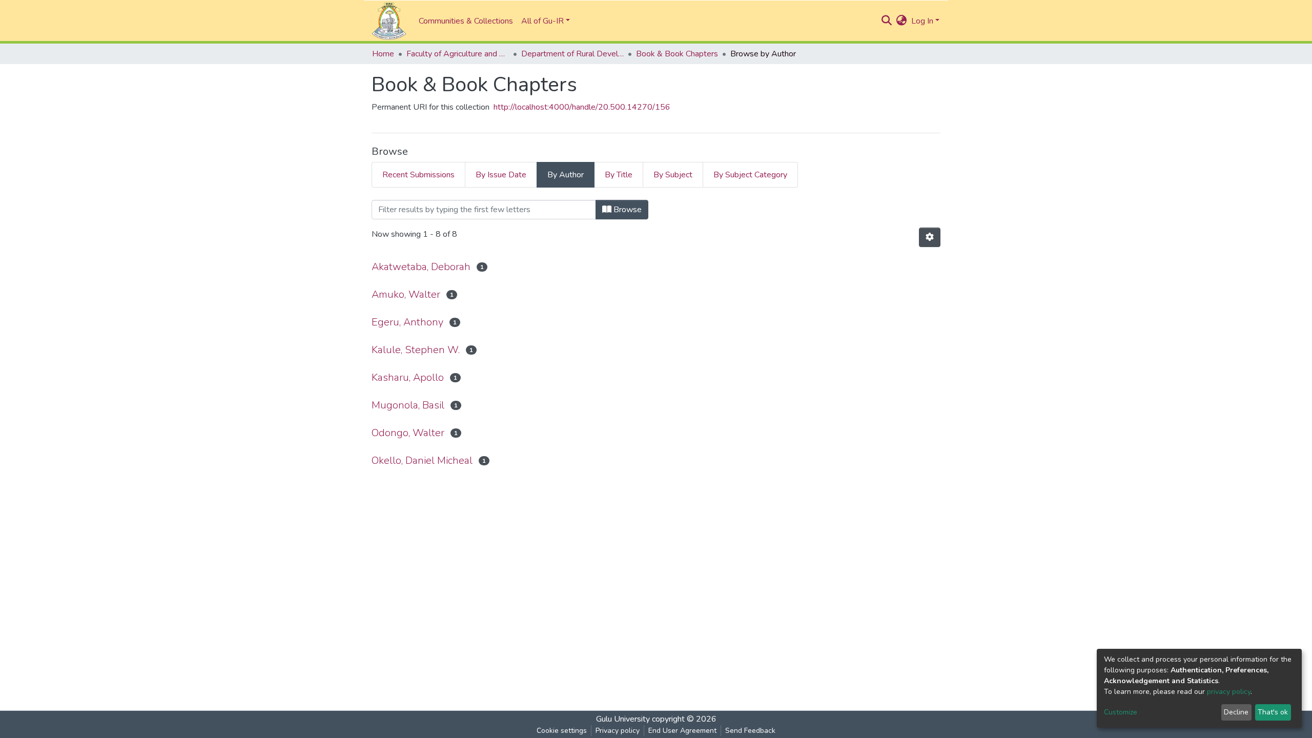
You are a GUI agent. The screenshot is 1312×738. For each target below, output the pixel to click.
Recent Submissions (418, 174)
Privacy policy (618, 730)
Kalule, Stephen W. (416, 350)
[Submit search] (886, 21)
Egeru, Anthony (407, 322)
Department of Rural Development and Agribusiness (572, 53)
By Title (618, 174)
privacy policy (1228, 691)
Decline (1236, 712)
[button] (901, 21)
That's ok (1273, 712)
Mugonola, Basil (408, 405)
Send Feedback (750, 730)
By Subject (672, 174)
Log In (922, 21)
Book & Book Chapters (677, 53)
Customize (1120, 712)
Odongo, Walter (408, 433)
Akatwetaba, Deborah (421, 267)
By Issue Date (501, 174)
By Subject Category (750, 174)
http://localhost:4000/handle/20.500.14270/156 (582, 107)
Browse (626, 209)
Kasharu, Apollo (408, 377)
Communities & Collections (466, 21)
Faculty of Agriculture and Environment (457, 53)
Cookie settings (562, 730)
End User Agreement (682, 730)
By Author (565, 174)
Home (383, 53)
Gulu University (623, 719)
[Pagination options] (929, 237)
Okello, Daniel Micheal (422, 460)
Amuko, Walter (406, 294)
